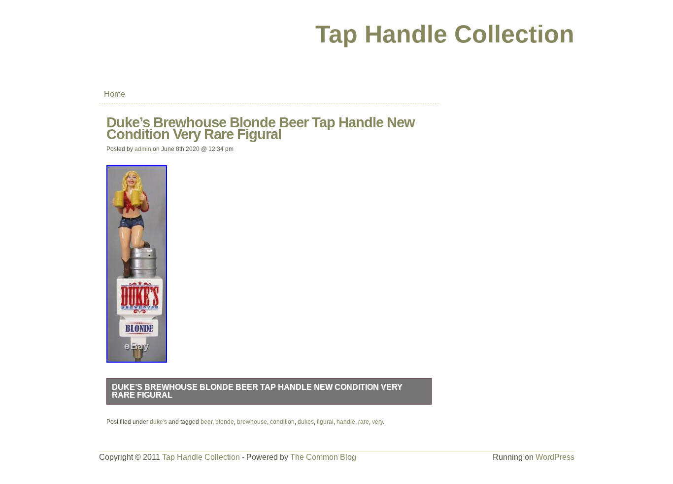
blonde (224, 421)
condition (282, 421)
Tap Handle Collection (444, 34)
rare (363, 421)
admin (143, 149)
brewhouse (252, 421)
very (377, 421)
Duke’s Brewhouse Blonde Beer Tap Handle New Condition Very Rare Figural (257, 391)
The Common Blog (323, 457)
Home (114, 94)
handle (345, 421)
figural (325, 421)
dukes (306, 421)
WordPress (555, 457)
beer (206, 421)
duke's (158, 421)
